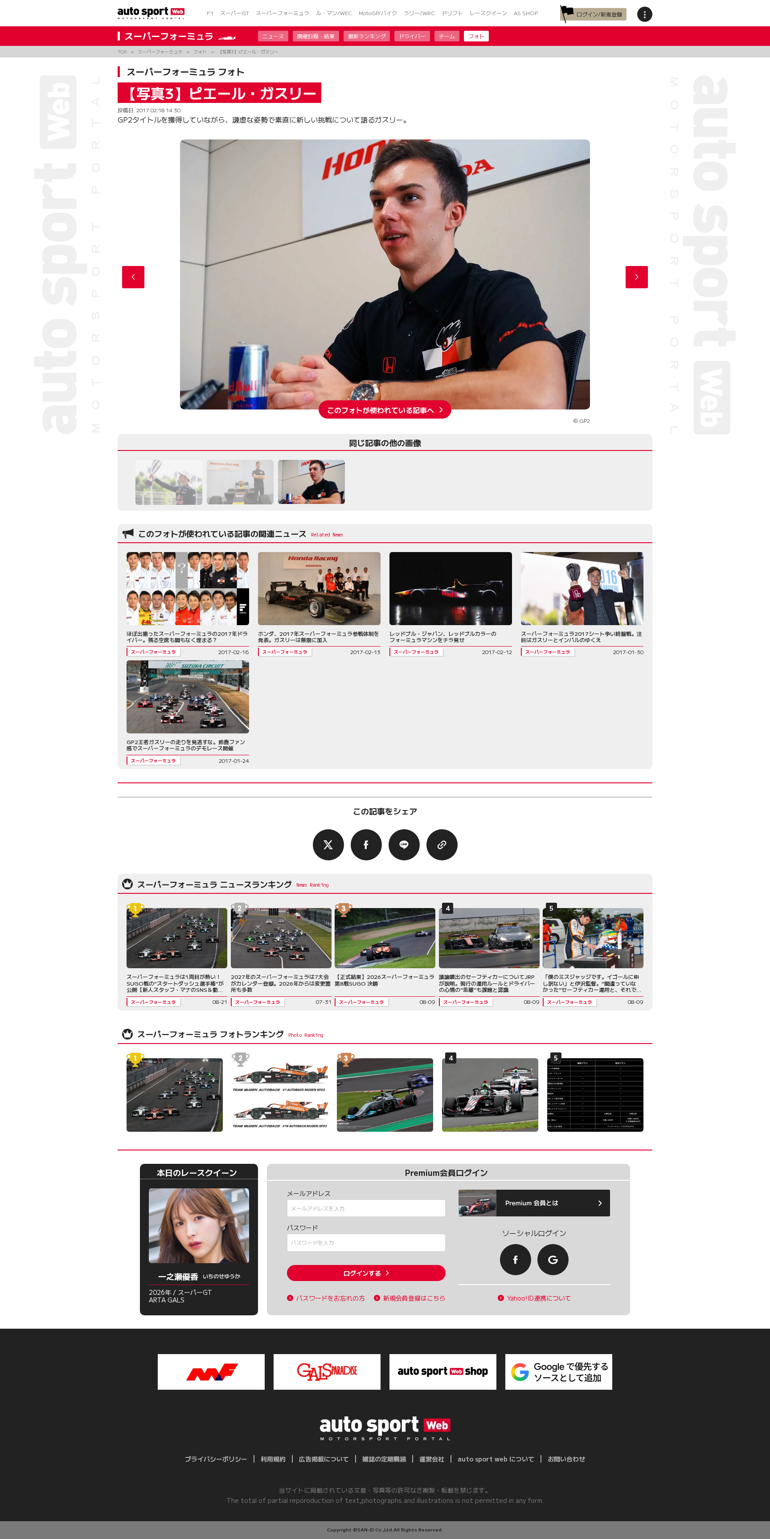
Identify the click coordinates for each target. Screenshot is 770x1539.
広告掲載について (324, 1458)
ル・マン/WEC (334, 12)
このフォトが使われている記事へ (380, 409)
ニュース (273, 36)
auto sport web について (496, 1458)
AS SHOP (526, 12)
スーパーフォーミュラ (282, 12)
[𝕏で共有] (328, 844)
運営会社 (431, 1458)
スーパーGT (234, 12)
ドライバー (412, 36)
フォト (476, 36)
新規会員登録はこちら (414, 1298)
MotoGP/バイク (378, 12)
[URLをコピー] (442, 844)
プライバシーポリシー (216, 1458)
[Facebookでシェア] (366, 844)
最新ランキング (366, 36)
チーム (447, 36)
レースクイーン (488, 12)
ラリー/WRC (419, 12)
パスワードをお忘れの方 (330, 1298)
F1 (210, 12)
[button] (637, 277)
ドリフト (452, 12)
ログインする (362, 1273)
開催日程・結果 (316, 36)
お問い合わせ (566, 1458)
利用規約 (273, 1458)
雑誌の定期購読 (384, 1458)
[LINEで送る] (404, 844)
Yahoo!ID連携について (539, 1298)
